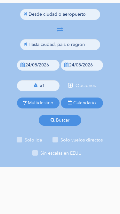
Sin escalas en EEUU (61, 153)
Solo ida (33, 140)
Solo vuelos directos (81, 140)
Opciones (84, 85)
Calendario (84, 103)
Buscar (62, 120)
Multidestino (40, 103)
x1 (41, 85)
